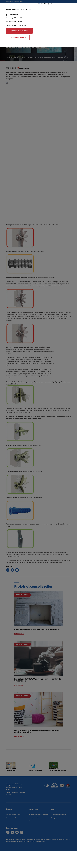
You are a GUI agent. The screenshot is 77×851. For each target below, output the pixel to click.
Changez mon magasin (18, 37)
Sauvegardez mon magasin (19, 31)
